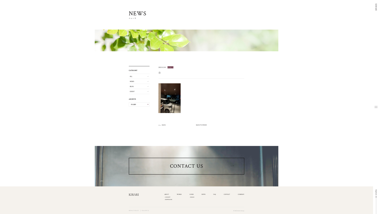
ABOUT (166, 194)
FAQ (214, 194)
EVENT (132, 91)
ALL (131, 76)
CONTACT (227, 194)
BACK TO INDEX (201, 125)
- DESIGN (192, 197)
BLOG (132, 86)
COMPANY (241, 194)
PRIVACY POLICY (134, 210)
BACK (164, 125)
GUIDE (192, 194)
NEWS (132, 81)
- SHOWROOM (168, 199)
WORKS (179, 194)
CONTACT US (186, 166)
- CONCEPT (167, 197)
